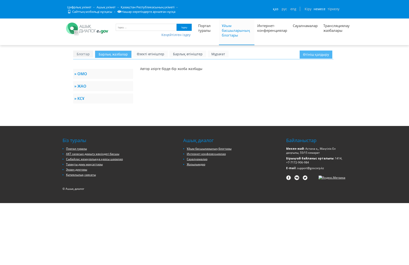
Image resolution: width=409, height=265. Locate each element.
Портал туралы (204, 28)
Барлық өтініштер (188, 54)
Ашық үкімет (106, 7)
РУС (284, 9)
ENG (293, 9)
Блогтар (83, 54)
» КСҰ (79, 98)
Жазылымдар (196, 164)
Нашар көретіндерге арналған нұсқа (148, 11)
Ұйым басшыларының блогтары (236, 30)
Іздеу (184, 27)
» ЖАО (80, 86)
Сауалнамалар (305, 25)
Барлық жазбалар (113, 54)
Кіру (308, 9)
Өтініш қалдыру (316, 54)
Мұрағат (218, 54)
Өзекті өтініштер (150, 54)
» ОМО (80, 73)
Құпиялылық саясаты (81, 175)
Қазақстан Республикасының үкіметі (147, 7)
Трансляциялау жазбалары (331, 28)
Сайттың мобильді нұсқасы (91, 11)
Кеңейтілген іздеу (176, 35)
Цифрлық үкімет (79, 7)
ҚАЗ (275, 9)
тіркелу (333, 9)
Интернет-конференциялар (272, 28)
